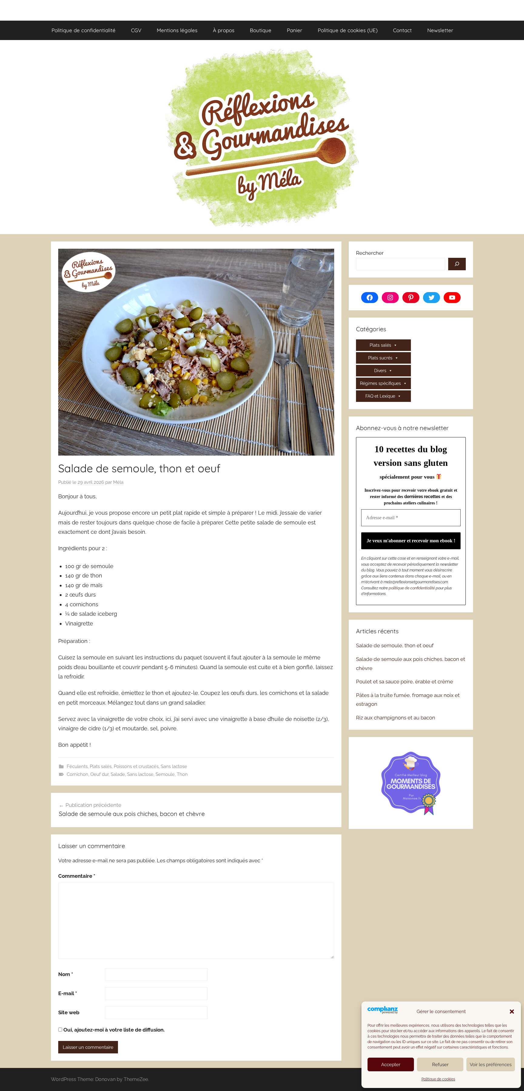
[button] (512, 1012)
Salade (118, 774)
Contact (402, 30)
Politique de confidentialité (84, 30)
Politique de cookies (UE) (348, 30)
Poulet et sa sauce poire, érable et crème (404, 682)
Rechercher (370, 253)
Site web (68, 1012)
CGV (136, 30)
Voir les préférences (491, 1064)
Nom (65, 974)
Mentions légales (177, 30)
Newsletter (440, 30)
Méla (118, 482)
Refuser (440, 1064)
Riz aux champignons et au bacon (395, 718)
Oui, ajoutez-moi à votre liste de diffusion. (113, 1030)
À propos (223, 30)
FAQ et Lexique (380, 396)
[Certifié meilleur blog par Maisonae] (411, 782)
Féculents (77, 766)
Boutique (260, 30)
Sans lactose (174, 766)
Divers (380, 370)
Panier (294, 30)
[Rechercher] (457, 264)
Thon (182, 774)
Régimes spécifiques (380, 383)
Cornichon (77, 774)
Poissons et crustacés (136, 766)
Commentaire (76, 876)
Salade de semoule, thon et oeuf (395, 645)
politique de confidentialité (412, 588)
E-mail (67, 993)
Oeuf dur (99, 774)
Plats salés (101, 766)
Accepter (390, 1064)
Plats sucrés (380, 357)
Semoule (165, 774)
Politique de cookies (438, 1079)
